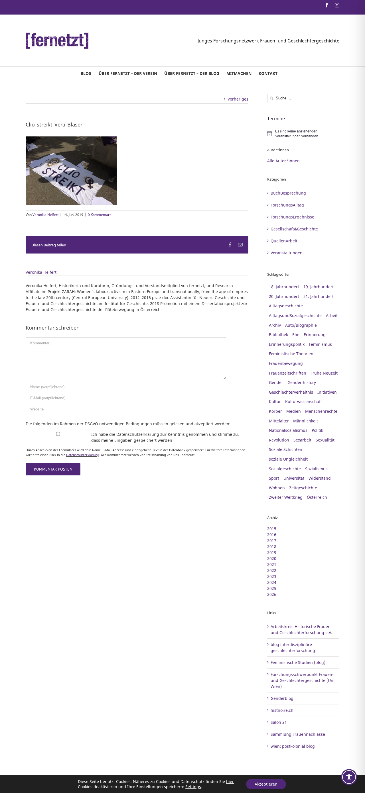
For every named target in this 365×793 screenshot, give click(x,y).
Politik (317, 430)
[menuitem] (86, 72)
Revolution (279, 440)
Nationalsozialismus (288, 430)
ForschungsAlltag (287, 205)
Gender (276, 382)
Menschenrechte (321, 411)
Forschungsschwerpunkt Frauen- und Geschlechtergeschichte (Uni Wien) (302, 680)
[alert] (303, 133)
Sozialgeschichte (285, 468)
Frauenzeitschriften (287, 373)
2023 (271, 576)
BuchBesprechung (288, 193)
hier (230, 781)
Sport (274, 478)
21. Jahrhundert (318, 296)
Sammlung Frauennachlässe (298, 734)
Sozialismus (316, 468)
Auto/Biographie (301, 325)
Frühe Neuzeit (324, 373)
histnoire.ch (282, 710)
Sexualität (325, 440)
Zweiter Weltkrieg (286, 497)
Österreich (317, 497)
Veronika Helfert (45, 214)
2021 (271, 564)
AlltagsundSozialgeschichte (295, 315)
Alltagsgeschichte (286, 305)
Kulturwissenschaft (303, 401)
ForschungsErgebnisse (292, 217)
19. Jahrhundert (318, 286)
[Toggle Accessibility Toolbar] (349, 777)
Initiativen (327, 392)
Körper (275, 411)
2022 (271, 570)
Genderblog (282, 698)
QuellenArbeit (284, 241)
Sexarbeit (302, 440)
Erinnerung (315, 334)
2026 (271, 594)
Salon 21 (279, 722)
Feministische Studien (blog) (298, 662)
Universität (293, 478)
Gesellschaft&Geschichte (294, 229)
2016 (271, 534)
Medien (293, 411)
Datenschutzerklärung (82, 455)
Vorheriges (238, 99)
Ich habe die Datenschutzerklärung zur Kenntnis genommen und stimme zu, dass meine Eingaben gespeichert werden (165, 437)
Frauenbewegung (286, 363)
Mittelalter (279, 421)
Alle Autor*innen (283, 160)
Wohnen (277, 487)
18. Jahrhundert (284, 286)
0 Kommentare (99, 214)
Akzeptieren (266, 784)
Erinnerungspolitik (287, 344)
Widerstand (320, 478)
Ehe (295, 334)
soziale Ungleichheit (288, 459)
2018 (271, 546)
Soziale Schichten (285, 449)
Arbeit (332, 315)
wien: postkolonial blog (293, 746)
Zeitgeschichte (303, 487)
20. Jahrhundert (284, 296)
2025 (271, 588)
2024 (271, 582)
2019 (271, 552)
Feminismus (320, 344)
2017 (271, 540)
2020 (271, 558)
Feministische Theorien (291, 353)
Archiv (275, 325)
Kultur (275, 401)
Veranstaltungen (287, 253)
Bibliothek (278, 334)
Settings (193, 786)
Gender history (301, 382)
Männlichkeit (305, 421)
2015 (271, 528)
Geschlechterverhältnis (291, 392)
